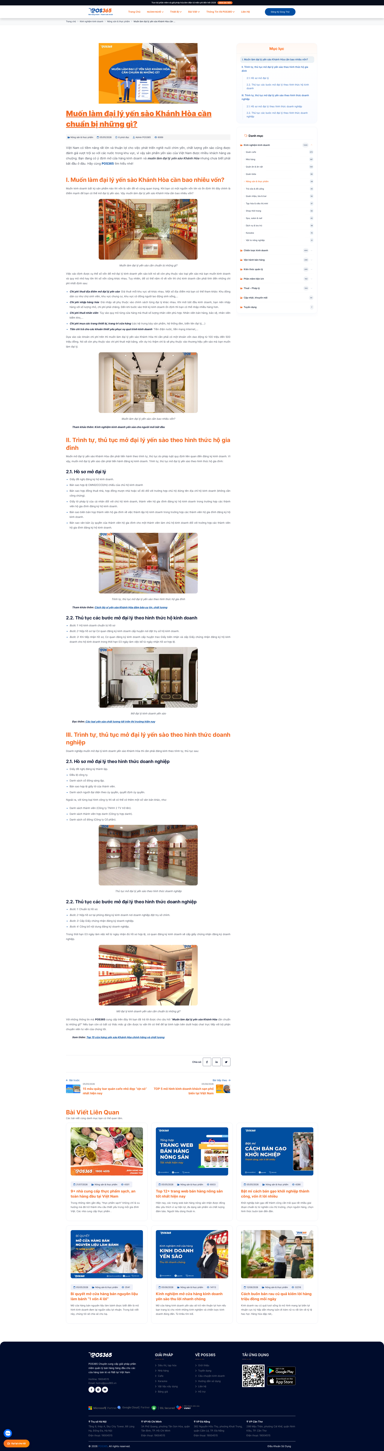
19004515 (103, 1379)
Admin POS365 (143, 137)
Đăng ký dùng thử (280, 12)
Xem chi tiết (225, 3)
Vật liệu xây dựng (168, 1386)
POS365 (103, 1446)
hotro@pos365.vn (106, 1383)
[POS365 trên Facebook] (91, 1390)
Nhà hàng (163, 1370)
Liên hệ (245, 11)
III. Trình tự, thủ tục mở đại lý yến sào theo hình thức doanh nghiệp (275, 97)
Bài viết (192, 11)
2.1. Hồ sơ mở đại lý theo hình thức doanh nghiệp (274, 106)
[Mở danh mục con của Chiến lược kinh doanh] (312, 250)
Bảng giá (163, 1391)
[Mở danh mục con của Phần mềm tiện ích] (312, 279)
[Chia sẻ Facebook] (207, 1062)
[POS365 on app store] (281, 1380)
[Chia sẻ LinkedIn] (216, 1062)
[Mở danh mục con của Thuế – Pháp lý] (312, 288)
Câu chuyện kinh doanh (211, 1375)
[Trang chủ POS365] (100, 10)
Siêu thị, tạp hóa (167, 1365)
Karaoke (162, 1381)
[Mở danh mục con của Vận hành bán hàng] (312, 260)
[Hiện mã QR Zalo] (8, 1433)
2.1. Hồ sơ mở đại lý (258, 78)
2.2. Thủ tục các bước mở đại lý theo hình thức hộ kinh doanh (278, 86)
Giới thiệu (203, 1365)
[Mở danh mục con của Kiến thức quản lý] (312, 269)
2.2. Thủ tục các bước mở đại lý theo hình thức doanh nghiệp (277, 114)
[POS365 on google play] (281, 1370)
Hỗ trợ (202, 1391)
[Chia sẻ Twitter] (226, 1062)
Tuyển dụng (204, 1370)
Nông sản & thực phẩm (118, 21)
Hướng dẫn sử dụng (209, 1381)
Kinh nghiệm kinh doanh (91, 21)
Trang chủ (134, 11)
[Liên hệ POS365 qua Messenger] (98, 1390)
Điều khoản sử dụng (279, 1446)
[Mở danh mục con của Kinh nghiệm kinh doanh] (312, 145)
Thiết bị (174, 11)
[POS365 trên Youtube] (105, 1390)
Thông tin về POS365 (219, 11)
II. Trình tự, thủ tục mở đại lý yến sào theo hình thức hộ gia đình (275, 68)
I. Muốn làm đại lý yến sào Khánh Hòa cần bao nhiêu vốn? (275, 59)
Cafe (160, 1375)
